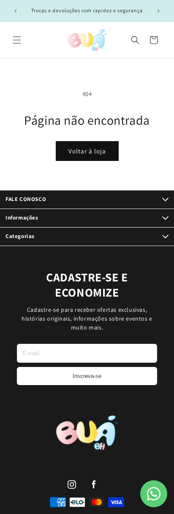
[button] (17, 40)
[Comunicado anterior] (15, 11)
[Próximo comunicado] (158, 11)
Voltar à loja (87, 151)
